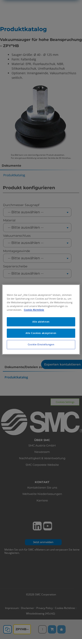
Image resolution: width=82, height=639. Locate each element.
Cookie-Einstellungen (41, 344)
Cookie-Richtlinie (34, 310)
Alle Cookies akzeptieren (41, 333)
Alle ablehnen (40, 321)
